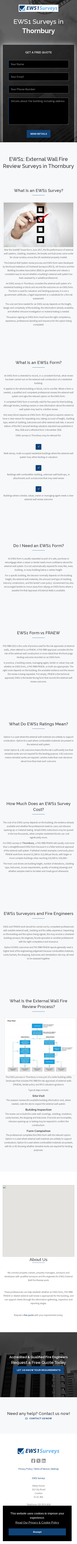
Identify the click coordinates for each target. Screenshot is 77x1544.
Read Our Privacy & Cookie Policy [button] (37, 1522)
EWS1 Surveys (38, 1478)
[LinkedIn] (44, 1461)
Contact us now (40, 1418)
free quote (29, 1315)
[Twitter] (38, 1461)
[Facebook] (33, 1461)
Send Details (38, 133)
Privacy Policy (25, 1468)
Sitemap (55, 1468)
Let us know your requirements (38, 1370)
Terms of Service (41, 1468)
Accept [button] (37, 1531)
